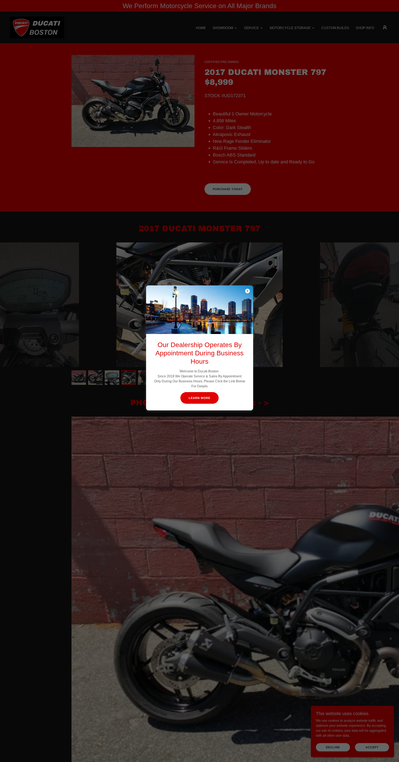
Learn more (199, 398)
